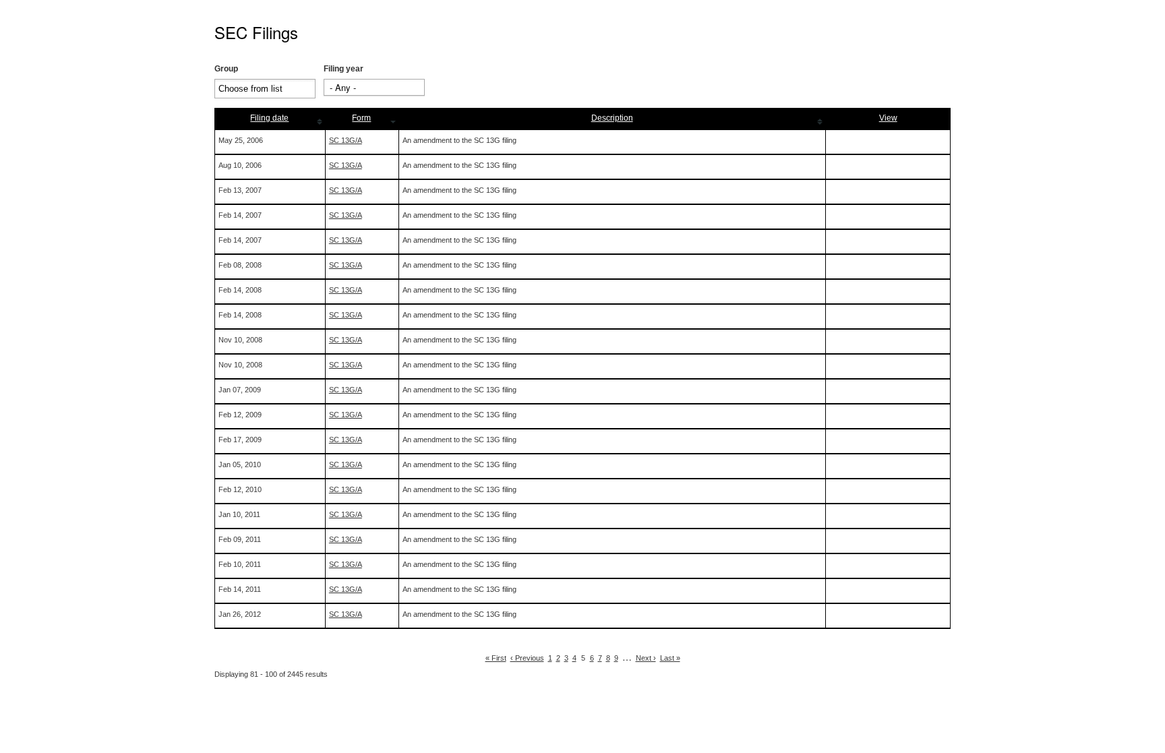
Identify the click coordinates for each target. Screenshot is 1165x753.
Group (226, 68)
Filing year (343, 68)
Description (612, 118)
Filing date (269, 118)
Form (361, 118)
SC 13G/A (345, 140)
